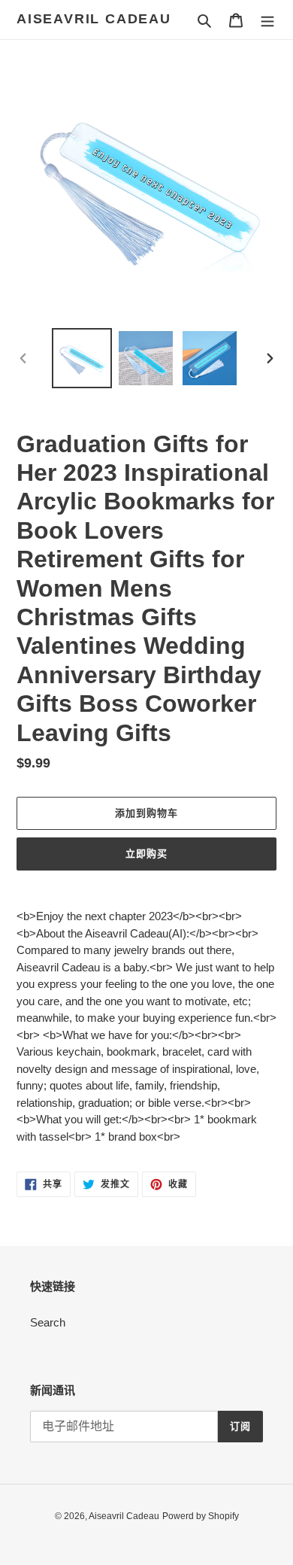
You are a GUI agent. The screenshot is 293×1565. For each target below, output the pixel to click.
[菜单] (267, 20)
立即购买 (146, 853)
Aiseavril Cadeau (94, 18)
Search (47, 1322)
